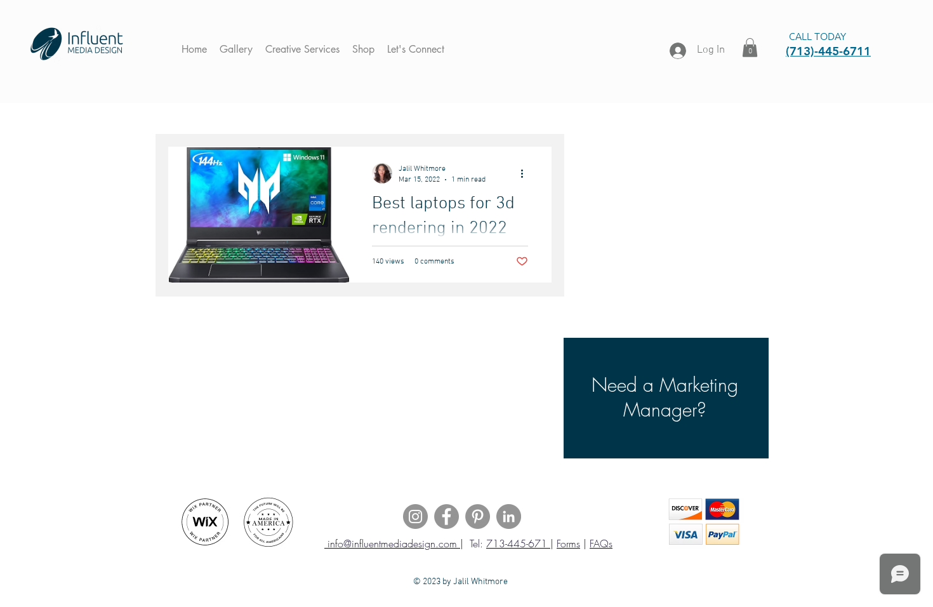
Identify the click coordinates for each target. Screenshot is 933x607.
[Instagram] (415, 516)
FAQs (601, 543)
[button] (750, 47)
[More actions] (526, 173)
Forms (568, 543)
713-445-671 (518, 543)
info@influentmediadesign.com (392, 543)
